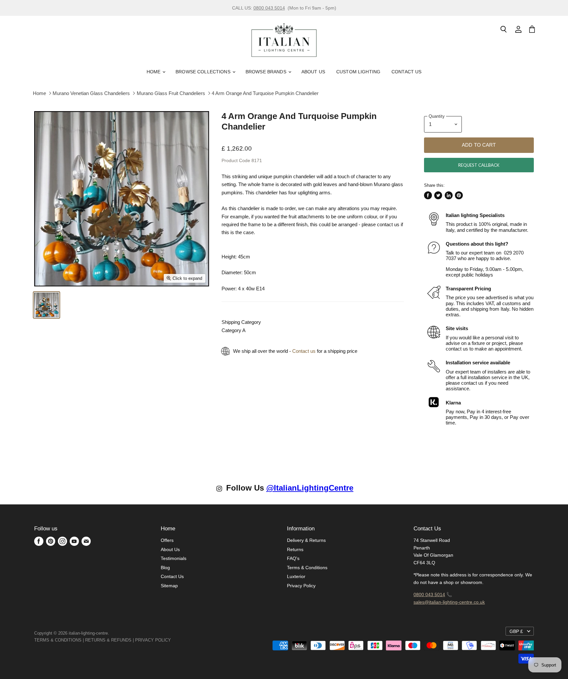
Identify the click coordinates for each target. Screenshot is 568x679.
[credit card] (175, 640)
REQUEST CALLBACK (478, 165)
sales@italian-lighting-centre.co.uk (449, 602)
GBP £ (516, 631)
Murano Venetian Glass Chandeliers (91, 93)
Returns (295, 549)
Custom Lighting (358, 71)
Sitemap (169, 585)
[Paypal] (173, 640)
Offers (167, 540)
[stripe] (178, 640)
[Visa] (171, 640)
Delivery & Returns (306, 540)
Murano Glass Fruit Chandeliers (171, 93)
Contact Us (406, 71)
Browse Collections (204, 71)
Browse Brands (267, 71)
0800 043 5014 (269, 8)
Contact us (304, 351)
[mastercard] (174, 640)
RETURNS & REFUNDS (108, 640)
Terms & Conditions (307, 567)
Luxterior (296, 576)
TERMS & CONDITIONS (58, 640)
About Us (313, 71)
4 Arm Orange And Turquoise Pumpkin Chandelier (265, 93)
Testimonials (173, 558)
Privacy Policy (301, 585)
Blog (165, 567)
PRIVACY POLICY (153, 640)
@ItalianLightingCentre (309, 487)
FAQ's (293, 558)
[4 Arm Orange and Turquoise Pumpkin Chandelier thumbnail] (46, 305)
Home (154, 71)
